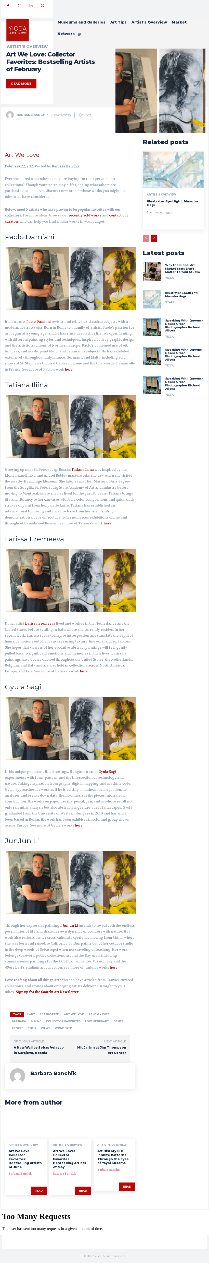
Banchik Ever (99, 1014)
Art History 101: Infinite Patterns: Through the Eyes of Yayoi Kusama (113, 1157)
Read (39, 1190)
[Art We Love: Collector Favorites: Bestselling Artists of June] (26, 1126)
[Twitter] (42, 5)
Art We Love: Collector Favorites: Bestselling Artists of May (69, 1159)
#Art (31, 1014)
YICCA (169, 278)
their (32, 1028)
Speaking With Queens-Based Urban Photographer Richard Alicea (184, 325)
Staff (150, 212)
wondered (63, 1028)
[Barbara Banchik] (11, 115)
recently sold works (85, 215)
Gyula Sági (107, 772)
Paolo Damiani (38, 321)
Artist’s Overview (23, 1145)
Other (118, 1021)
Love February (97, 1021)
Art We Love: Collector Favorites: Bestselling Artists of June (25, 1159)
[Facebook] (8, 5)
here (69, 369)
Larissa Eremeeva (40, 623)
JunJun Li (70, 925)
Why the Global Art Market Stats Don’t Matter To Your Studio (182, 268)
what (45, 1028)
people (17, 1028)
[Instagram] (19, 5)
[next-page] (154, 238)
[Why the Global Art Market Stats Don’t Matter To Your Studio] (152, 271)
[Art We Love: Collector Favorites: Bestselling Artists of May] (70, 1126)
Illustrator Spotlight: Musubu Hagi (181, 294)
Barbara (19, 1021)
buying (36, 1021)
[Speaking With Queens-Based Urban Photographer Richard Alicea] (152, 327)
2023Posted (49, 1014)
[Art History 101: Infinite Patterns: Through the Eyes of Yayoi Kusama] (114, 1126)
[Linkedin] (31, 5)
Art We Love (22, 155)
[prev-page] (146, 238)
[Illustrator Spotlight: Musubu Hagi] (173, 170)
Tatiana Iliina (82, 469)
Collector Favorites (63, 1021)
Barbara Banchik (33, 115)
